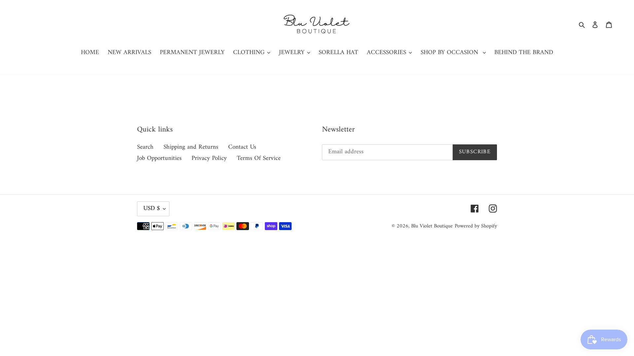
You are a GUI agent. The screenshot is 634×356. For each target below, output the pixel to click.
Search (145, 147)
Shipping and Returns (190, 147)
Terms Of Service (259, 158)
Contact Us (242, 147)
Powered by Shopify (476, 226)
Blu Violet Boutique (432, 226)
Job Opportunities (159, 158)
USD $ (151, 208)
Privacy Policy (209, 158)
